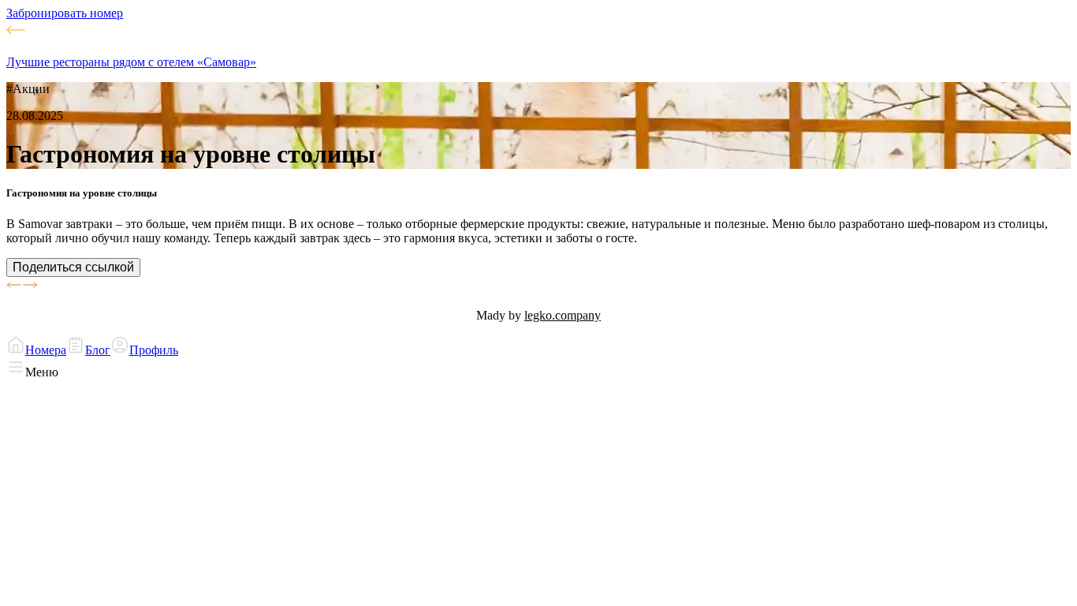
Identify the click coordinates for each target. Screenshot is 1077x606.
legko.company (562, 315)
